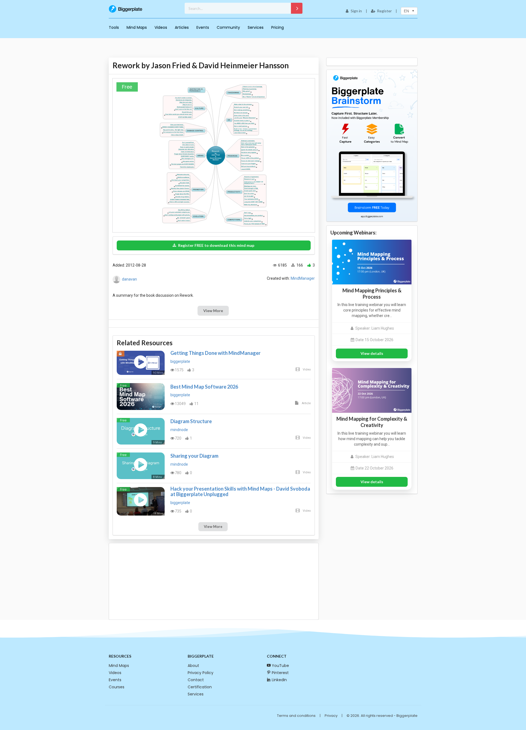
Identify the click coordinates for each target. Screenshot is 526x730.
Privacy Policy (200, 672)
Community (228, 27)
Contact (196, 680)
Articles (182, 27)
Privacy (331, 715)
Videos (161, 27)
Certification (200, 687)
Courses (116, 687)
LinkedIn (279, 680)
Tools (114, 27)
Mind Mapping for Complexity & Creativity (371, 422)
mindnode (179, 430)
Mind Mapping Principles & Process (371, 293)
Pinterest (280, 672)
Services (256, 27)
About (193, 665)
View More (213, 310)
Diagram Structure (191, 421)
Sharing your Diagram (194, 456)
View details (372, 353)
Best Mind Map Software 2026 (204, 387)
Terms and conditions (296, 715)
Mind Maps (137, 27)
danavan (129, 279)
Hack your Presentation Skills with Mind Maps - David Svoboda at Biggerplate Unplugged (240, 491)
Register (384, 11)
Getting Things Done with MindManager (215, 353)
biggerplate (180, 361)
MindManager (303, 278)
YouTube (280, 665)
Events (202, 27)
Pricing (277, 27)
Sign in (356, 11)
